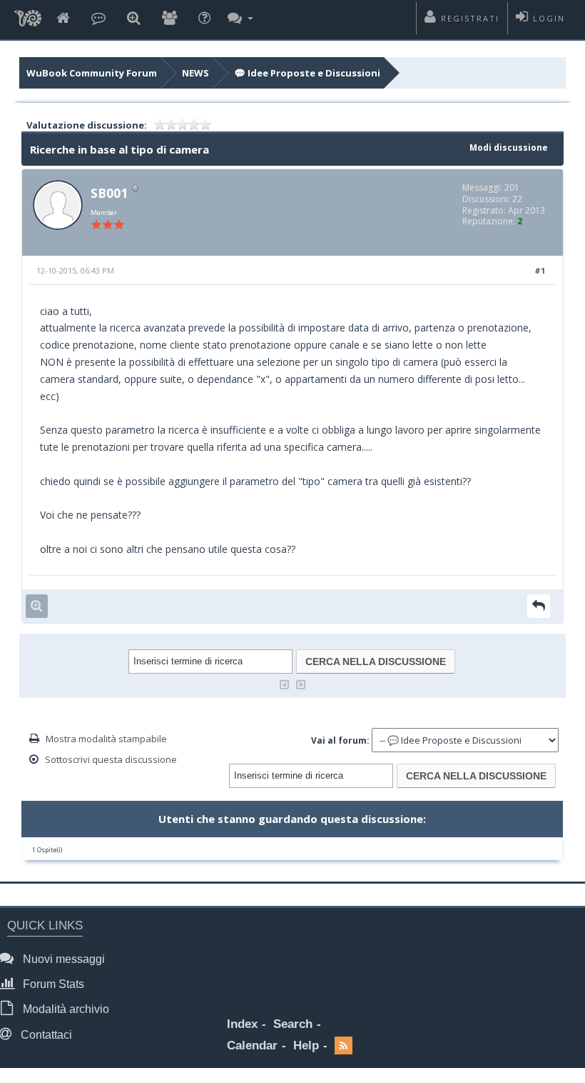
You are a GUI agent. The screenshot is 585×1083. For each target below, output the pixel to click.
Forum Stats (52, 984)
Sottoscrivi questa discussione (111, 759)
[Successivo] (301, 683)
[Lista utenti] (169, 19)
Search (292, 1024)
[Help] (204, 19)
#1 (539, 270)
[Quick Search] (134, 19)
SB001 (109, 192)
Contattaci (45, 1035)
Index (242, 1024)
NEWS (195, 72)
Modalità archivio (64, 1009)
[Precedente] (285, 683)
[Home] (63, 19)
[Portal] (98, 19)
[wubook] (27, 19)
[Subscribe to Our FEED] (343, 1046)
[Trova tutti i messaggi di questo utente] (37, 606)
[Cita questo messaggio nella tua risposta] (538, 606)
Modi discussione (508, 147)
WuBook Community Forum (91, 72)
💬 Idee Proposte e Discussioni (307, 72)
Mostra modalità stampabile (106, 738)
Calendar (252, 1045)
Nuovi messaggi (62, 959)
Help (306, 1045)
